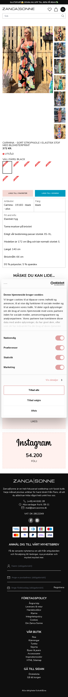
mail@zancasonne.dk (36, 507)
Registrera (59, 587)
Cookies (34, 619)
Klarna (34, 613)
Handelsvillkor (34, 609)
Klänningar (34, 640)
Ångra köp (34, 603)
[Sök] (63, 16)
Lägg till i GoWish (50, 193)
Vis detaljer (52, 380)
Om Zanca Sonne (34, 623)
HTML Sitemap (34, 660)
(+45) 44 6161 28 (36, 501)
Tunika (34, 643)
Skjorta (34, 646)
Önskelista (34, 674)
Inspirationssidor (34, 656)
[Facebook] (30, 520)
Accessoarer (34, 653)
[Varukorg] (56, 9)
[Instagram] (37, 520)
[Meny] (62, 9)
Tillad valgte (34, 400)
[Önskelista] (50, 9)
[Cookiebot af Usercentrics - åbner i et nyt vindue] (50, 284)
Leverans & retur (34, 606)
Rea (34, 637)
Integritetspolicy (34, 616)
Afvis (34, 410)
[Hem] (18, 9)
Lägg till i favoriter (17, 193)
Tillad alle (34, 390)
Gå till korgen (34, 677)
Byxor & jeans (34, 650)
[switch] (59, 347)
